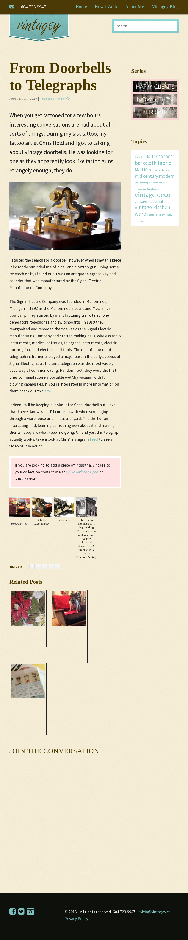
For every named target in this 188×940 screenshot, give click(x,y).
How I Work (106, 6)
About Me (134, 6)
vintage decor (154, 194)
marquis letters (161, 170)
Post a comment (53, 98)
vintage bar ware (159, 182)
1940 (148, 156)
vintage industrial (149, 201)
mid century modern (154, 176)
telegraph (145, 182)
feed (94, 439)
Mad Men (143, 169)
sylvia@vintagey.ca (82, 472)
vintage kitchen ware (152, 210)
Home (81, 6)
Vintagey (39, 28)
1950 (158, 157)
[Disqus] (65, 815)
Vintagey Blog (165, 6)
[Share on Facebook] (32, 566)
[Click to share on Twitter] (44, 566)
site (47, 391)
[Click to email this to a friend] (57, 566)
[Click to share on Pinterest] (38, 566)
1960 (168, 157)
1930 (138, 157)
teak (137, 182)
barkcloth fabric (153, 163)
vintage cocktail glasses (147, 188)
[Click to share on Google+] (51, 566)
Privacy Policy (76, 918)
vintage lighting (155, 214)
